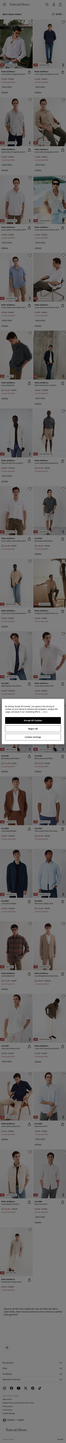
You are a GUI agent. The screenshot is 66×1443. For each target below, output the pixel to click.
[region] (33, 722)
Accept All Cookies (33, 720)
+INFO (45, 712)
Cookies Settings (33, 737)
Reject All (33, 729)
